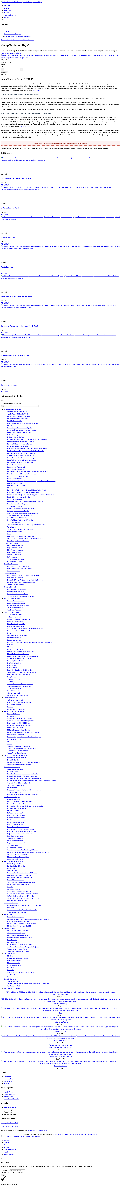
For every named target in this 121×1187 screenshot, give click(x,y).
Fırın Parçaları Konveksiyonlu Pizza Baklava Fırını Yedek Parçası (27, 448)
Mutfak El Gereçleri (13, 942)
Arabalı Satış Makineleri (11, 543)
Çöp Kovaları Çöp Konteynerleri (17, 695)
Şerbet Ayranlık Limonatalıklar (17, 900)
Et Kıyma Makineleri (13, 714)
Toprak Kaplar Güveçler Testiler (17, 949)
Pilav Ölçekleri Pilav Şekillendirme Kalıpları (20, 829)
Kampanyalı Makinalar (14, 640)
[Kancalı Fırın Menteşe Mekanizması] (60, 1045)
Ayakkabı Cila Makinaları (15, 769)
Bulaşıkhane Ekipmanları (12, 598)
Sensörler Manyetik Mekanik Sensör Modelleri (22, 508)
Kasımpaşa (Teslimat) (10, 1107)
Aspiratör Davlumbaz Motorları (17, 412)
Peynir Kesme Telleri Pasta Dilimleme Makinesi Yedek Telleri (26, 490)
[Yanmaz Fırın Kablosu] (60, 1063)
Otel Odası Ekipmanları (14, 965)
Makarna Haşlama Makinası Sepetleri (19, 730)
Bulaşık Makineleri (10, 1094)
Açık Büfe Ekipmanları (11, 564)
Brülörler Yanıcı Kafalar (14, 421)
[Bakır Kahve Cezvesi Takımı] (60, 992)
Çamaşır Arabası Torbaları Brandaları (19, 764)
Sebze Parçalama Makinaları (16, 838)
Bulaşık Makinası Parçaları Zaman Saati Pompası (22, 423)
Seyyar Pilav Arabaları (14, 555)
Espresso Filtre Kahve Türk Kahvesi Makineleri (22, 873)
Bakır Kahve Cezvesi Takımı (60, 994)
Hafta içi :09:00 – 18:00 (9, 1123)
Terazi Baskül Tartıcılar (14, 792)
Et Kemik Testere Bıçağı (10, 208)
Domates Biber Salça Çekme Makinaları (19, 801)
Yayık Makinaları (12, 845)
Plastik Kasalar (12, 665)
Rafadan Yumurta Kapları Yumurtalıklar (19, 944)
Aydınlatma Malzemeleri (15, 700)
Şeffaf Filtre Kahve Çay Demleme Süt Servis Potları (23, 898)
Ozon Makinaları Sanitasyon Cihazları (19, 658)
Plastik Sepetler (12, 667)
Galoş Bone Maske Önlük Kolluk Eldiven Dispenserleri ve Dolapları (28, 919)
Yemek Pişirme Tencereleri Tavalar (18, 951)
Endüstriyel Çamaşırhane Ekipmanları (16, 755)
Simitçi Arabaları (12, 557)
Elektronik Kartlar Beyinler (15, 437)
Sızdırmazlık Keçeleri (13, 522)
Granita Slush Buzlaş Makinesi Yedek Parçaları (22, 458)
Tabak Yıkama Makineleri (15, 608)
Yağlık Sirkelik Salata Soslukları (16, 912)
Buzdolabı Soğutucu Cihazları (16, 589)
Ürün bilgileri (5, 185)
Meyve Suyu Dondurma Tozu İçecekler (19, 877)
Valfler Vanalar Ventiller (14, 531)
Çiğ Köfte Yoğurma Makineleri (17, 854)
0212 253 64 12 (37, 91)
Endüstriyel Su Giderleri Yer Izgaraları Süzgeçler (22, 776)
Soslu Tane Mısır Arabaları (15, 559)
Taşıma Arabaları (12, 974)
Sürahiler (10, 887)
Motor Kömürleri (12, 488)
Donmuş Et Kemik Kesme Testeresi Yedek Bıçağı (20, 326)
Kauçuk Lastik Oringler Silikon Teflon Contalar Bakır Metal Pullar (27, 471)
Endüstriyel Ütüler (13, 760)
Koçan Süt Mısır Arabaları (15, 548)
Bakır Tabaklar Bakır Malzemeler (17, 935)
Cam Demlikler (12, 870)
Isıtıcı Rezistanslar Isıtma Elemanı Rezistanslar (22, 460)
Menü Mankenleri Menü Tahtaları (18, 654)
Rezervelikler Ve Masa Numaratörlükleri (20, 568)
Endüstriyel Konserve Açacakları (17, 808)
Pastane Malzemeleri (14, 739)
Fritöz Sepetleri (12, 716)
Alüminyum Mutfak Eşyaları (16, 933)
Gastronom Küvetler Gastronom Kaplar (19, 718)
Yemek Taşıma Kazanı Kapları (16, 753)
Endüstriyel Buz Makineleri (16, 591)
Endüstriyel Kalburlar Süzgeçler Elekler (19, 937)
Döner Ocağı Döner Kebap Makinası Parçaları (21, 430)
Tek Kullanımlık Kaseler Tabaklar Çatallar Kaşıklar (23, 947)
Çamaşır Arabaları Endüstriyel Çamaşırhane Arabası (23, 762)
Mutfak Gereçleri (9, 928)
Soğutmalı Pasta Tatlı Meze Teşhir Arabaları (21, 972)
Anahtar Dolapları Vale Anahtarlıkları (19, 619)
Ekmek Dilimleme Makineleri (16, 804)
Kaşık (60, 1013)
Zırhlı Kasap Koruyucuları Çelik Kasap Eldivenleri (22, 850)
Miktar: (3, 67)
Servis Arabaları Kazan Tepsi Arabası (18, 674)
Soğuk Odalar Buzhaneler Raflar (17, 594)
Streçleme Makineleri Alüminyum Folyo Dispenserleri (24, 790)
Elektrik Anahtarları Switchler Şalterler (19, 702)
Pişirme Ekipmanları (10, 573)
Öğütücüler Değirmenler (15, 859)
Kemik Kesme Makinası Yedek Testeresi (16, 296)
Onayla (3, 1175)
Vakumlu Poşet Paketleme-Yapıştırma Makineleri (22, 794)
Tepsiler (9, 744)
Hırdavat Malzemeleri (14, 638)
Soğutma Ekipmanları (10, 587)
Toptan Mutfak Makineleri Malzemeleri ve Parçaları (23, 748)
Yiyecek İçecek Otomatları (12, 988)
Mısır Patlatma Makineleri (15, 734)
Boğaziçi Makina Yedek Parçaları (17, 418)
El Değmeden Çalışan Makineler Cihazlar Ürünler (22, 631)
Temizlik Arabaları (13, 981)
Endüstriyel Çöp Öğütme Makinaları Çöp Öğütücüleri (24, 778)
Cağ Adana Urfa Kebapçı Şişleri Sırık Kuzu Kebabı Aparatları (26, 628)
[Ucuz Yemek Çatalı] (60, 1029)
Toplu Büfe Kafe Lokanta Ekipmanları (19, 746)
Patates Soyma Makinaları (15, 822)
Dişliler (9, 425)
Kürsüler (10, 956)
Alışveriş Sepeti (9, 1154)
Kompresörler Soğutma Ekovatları (18, 476)
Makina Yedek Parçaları (14, 483)
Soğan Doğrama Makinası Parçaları (18, 511)
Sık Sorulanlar (8, 1081)
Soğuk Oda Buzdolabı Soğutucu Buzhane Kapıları (22, 513)
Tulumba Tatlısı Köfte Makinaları (17, 751)
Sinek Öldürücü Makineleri (15, 785)
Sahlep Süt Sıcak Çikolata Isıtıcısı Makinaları (21, 882)
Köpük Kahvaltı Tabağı (60, 1022)
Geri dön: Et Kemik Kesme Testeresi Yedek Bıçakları (17, 40)
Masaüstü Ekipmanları (11, 903)
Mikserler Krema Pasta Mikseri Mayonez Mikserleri (23, 732)
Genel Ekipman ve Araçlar (12, 767)
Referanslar (8, 10)
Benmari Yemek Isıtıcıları (15, 578)
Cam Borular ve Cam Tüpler (16, 626)
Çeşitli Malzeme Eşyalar (11, 612)
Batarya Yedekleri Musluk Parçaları (18, 416)
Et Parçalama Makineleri (15, 813)
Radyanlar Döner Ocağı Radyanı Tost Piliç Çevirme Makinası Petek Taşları (30, 495)
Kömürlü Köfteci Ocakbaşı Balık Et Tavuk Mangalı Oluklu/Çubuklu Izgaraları (31, 481)
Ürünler (6, 8)
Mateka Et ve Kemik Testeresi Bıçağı (15, 355)
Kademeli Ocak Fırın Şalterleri (16, 467)
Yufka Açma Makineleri (14, 847)
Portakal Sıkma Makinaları (15, 880)
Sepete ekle (4, 72)
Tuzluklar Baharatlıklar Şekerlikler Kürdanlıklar (22, 910)
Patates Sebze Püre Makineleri (17, 820)
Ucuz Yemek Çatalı (60, 1031)
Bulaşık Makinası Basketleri (16, 603)
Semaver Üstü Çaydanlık (60, 1040)
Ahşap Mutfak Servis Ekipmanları (17, 930)
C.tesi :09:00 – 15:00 (9, 1126)
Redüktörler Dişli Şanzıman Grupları (18, 497)
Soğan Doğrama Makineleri (16, 843)
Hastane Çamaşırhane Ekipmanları (18, 921)
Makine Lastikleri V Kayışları (16, 485)
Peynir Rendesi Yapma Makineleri (18, 827)
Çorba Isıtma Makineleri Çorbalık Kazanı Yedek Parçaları (25, 538)
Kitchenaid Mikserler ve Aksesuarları (19, 725)
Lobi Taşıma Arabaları (14, 960)
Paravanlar (10, 967)
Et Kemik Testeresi (8, 237)
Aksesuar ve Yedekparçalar (12, 409)
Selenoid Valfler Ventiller (15, 506)
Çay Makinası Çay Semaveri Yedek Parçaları (21, 536)
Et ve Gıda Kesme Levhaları (16, 815)
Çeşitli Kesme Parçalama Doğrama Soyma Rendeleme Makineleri (28, 852)
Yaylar (9, 534)
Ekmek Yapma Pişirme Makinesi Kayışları (20, 432)
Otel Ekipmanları (9, 954)
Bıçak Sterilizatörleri (13, 799)
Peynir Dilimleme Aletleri (15, 824)
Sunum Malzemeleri (13, 571)
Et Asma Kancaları (13, 811)
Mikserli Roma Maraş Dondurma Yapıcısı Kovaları (23, 656)
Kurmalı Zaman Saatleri (14, 478)
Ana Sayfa (7, 5)
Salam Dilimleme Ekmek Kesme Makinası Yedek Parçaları (25, 501)
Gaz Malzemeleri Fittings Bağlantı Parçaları (21, 453)
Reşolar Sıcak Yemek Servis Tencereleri (19, 834)
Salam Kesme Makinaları (15, 836)
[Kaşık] (60, 1010)
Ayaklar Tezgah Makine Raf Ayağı (17, 414)
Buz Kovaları (11, 868)
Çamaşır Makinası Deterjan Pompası (60, 1057)
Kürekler (10, 647)
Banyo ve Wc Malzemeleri (15, 621)
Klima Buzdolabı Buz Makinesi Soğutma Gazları (22, 474)
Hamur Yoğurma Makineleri (16, 817)
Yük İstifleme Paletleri (14, 688)
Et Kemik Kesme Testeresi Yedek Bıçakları (20, 442)
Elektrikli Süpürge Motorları (16, 435)
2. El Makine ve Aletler (14, 615)
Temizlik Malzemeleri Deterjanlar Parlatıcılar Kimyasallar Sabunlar (28, 984)
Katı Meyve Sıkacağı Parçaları (16, 469)
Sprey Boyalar (11, 677)
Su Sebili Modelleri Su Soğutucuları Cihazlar (21, 596)
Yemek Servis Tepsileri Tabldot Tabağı (19, 686)
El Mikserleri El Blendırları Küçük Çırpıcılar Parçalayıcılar (25, 806)
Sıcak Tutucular (12, 741)
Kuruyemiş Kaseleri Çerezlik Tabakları (19, 566)
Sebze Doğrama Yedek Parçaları (17, 504)
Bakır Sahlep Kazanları (14, 864)
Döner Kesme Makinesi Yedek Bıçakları (19, 428)
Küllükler (10, 644)
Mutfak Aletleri (9, 1096)
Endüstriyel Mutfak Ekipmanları (14, 711)
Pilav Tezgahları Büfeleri (15, 661)
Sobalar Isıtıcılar (12, 788)
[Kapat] (1, 1158)
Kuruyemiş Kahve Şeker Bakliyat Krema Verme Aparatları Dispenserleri (30, 642)
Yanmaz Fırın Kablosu (60, 1066)
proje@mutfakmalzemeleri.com (11, 53)
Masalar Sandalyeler (13, 963)
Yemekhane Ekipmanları (11, 1099)
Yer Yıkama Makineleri (14, 986)
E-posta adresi (5, 1170)
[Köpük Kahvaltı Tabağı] (60, 1020)
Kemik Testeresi (7, 267)
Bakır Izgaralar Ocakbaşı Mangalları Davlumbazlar (23, 575)
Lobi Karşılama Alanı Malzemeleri (17, 958)
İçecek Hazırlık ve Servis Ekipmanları (15, 861)
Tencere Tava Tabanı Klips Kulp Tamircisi (20, 684)
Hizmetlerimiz (8, 1079)
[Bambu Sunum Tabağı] (60, 1001)
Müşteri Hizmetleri (10, 15)
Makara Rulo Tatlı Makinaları (16, 727)
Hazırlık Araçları (9, 1092)
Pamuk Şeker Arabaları (14, 552)
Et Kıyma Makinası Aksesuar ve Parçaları (20, 444)
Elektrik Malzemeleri (10, 697)
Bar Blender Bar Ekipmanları (16, 866)
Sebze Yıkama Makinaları (15, 840)
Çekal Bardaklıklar (13, 691)
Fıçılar (9, 633)
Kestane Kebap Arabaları (15, 545)
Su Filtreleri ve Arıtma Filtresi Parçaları (19, 515)
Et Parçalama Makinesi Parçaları (17, 446)
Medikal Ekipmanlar (10, 914)
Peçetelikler (11, 907)
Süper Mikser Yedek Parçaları (16, 518)
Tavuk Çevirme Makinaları (15, 585)
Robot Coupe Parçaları (14, 499)
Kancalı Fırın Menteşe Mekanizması (60, 1047)
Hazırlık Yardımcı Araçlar (12, 797)
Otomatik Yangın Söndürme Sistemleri (19, 783)
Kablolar (10, 707)
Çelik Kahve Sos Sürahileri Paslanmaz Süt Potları (22, 894)
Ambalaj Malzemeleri (14, 617)
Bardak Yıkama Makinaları (15, 601)
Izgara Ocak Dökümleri (14, 465)
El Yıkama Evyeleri (13, 771)
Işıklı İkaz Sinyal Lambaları (15, 704)
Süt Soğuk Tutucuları (13, 889)
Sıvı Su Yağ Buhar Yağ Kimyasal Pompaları (20, 520)
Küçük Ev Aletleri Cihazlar (15, 649)
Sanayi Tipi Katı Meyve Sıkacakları (18, 884)
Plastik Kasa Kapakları (14, 663)
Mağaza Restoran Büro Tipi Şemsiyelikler (20, 651)
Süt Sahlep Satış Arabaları (15, 561)
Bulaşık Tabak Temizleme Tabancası (18, 605)
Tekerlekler (11, 681)
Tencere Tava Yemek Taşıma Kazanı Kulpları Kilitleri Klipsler (26, 525)
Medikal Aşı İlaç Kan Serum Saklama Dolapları (21, 924)
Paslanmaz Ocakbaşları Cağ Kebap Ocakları (21, 582)
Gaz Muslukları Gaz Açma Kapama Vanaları (20, 455)
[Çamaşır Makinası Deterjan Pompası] (60, 1054)
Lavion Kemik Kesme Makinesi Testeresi (16, 178)
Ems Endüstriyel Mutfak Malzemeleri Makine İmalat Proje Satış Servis (75, 1134)
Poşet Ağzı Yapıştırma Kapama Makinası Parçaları (23, 492)
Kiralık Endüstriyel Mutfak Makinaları (19, 723)
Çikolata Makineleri (13, 693)
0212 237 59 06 (25, 126)
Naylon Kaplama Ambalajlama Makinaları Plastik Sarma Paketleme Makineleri (31, 781)
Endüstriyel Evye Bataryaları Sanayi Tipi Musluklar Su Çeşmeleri (27, 439)
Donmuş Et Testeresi (9, 385)
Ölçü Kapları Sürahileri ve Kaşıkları (18, 857)
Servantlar (10, 970)
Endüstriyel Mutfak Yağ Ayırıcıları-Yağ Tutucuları (22, 774)
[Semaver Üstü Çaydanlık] (60, 1038)
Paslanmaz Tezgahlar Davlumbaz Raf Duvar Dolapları (24, 737)
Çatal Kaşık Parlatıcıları (14, 610)
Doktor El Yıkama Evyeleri (15, 917)
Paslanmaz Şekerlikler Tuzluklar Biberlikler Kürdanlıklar (24, 905)
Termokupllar (11, 527)
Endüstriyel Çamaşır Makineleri (17, 757)
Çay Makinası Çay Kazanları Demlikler (19, 891)
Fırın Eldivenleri (12, 940)
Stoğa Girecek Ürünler (14, 679)
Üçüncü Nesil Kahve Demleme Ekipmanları (20, 896)
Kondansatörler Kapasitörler (16, 709)
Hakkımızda (7, 1077)
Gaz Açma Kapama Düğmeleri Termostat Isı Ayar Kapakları (25, 451)
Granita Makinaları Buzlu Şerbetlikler (19, 875)
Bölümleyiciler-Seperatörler (16, 624)
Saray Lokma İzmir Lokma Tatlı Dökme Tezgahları (22, 672)
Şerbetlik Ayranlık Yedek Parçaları (18, 541)
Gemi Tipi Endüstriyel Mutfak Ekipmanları (20, 721)
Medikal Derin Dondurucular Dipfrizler (19, 926)
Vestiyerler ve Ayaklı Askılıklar (16, 977)
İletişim (6, 13)
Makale (6, 17)
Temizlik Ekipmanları (10, 979)
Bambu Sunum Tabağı (60, 1003)
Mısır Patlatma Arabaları (15, 550)
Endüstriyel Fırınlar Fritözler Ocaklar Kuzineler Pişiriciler (25, 580)
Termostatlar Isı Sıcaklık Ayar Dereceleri (20, 529)
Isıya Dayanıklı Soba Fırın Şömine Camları (20, 462)
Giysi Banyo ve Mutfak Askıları (17, 635)
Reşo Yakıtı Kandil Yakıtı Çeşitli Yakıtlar (19, 670)
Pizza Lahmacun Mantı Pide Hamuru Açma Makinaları (24, 831)
